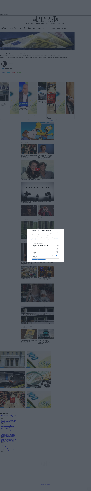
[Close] (62, 230)
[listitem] (45, 243)
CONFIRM (38, 259)
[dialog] (45, 245)
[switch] (57, 245)
